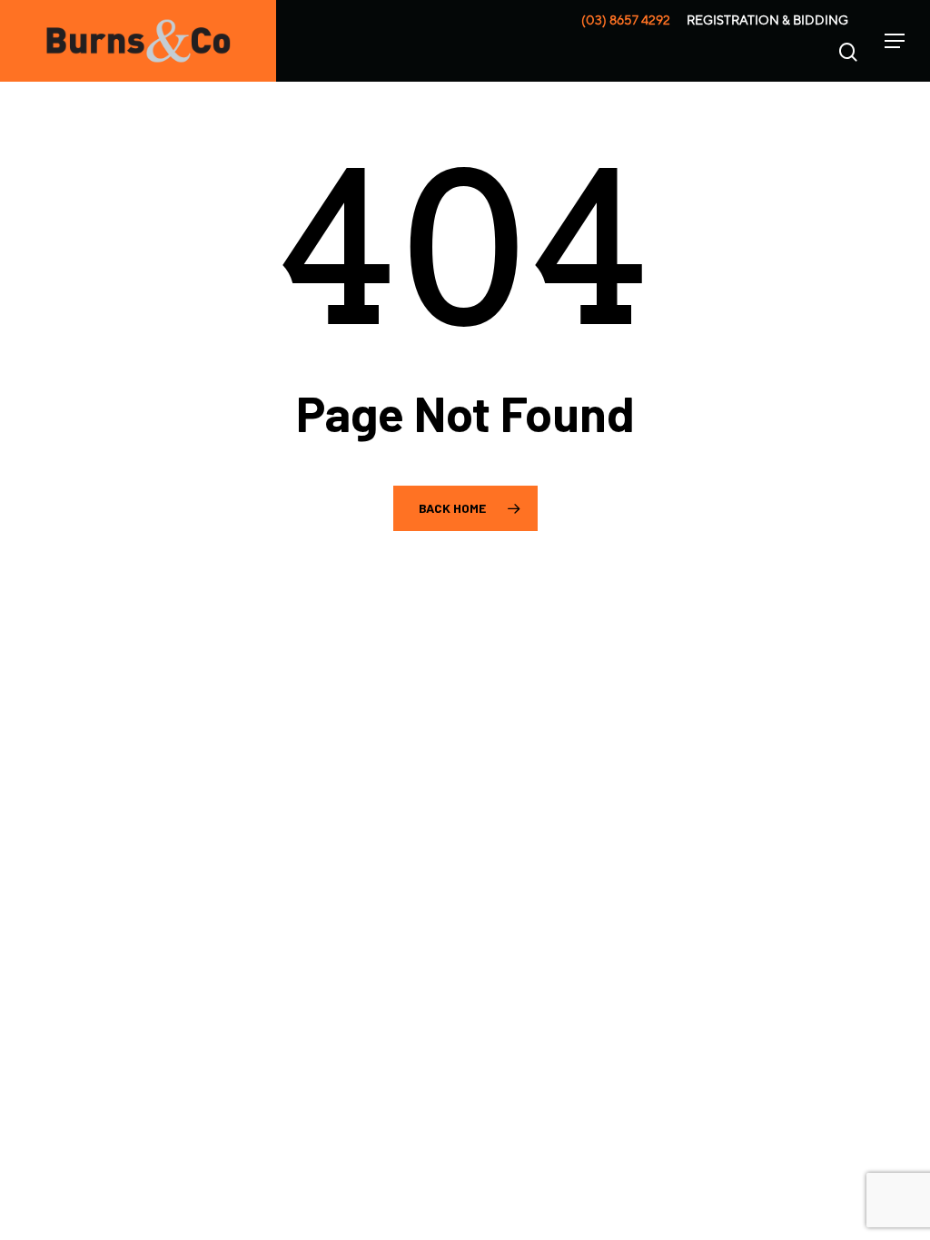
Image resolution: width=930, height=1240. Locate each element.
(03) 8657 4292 (625, 20)
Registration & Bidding (767, 20)
